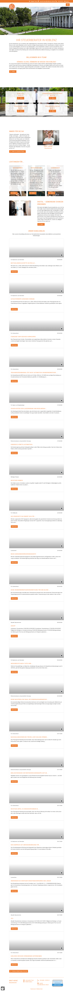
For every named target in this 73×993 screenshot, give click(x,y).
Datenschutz (40, 989)
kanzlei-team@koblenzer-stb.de (47, 1)
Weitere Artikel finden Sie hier (19, 971)
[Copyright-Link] (61, 255)
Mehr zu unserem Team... (18, 151)
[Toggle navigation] (68, 4)
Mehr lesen (14, 271)
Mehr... (14, 71)
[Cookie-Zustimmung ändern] (2, 988)
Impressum (33, 989)
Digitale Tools (34, 1)
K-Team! (43, 57)
